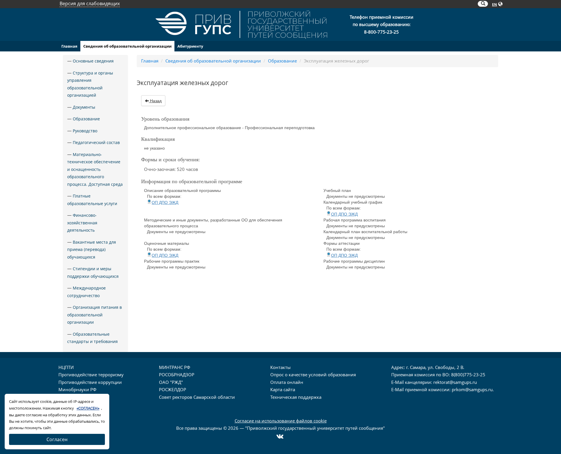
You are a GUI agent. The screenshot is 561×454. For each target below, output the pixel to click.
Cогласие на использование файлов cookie (281, 421)
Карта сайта (282, 389)
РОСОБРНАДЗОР (176, 374)
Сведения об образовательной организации (127, 46)
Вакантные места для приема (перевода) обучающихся (91, 249)
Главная (69, 46)
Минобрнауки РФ (77, 389)
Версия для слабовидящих (90, 3)
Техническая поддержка (295, 397)
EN (494, 4)
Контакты (280, 367)
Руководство (85, 131)
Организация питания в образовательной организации (94, 314)
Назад (155, 100)
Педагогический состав (96, 142)
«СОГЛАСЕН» (88, 408)
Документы (84, 107)
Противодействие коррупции (90, 382)
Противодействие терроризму (91, 374)
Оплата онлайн (286, 382)
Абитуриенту (190, 46)
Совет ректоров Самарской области (197, 397)
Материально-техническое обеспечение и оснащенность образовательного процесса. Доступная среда (95, 169)
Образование (86, 119)
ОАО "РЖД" (171, 382)
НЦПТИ (66, 367)
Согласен (56, 439)
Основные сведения (93, 61)
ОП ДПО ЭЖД (165, 202)
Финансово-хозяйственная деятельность (82, 222)
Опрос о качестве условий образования (313, 374)
